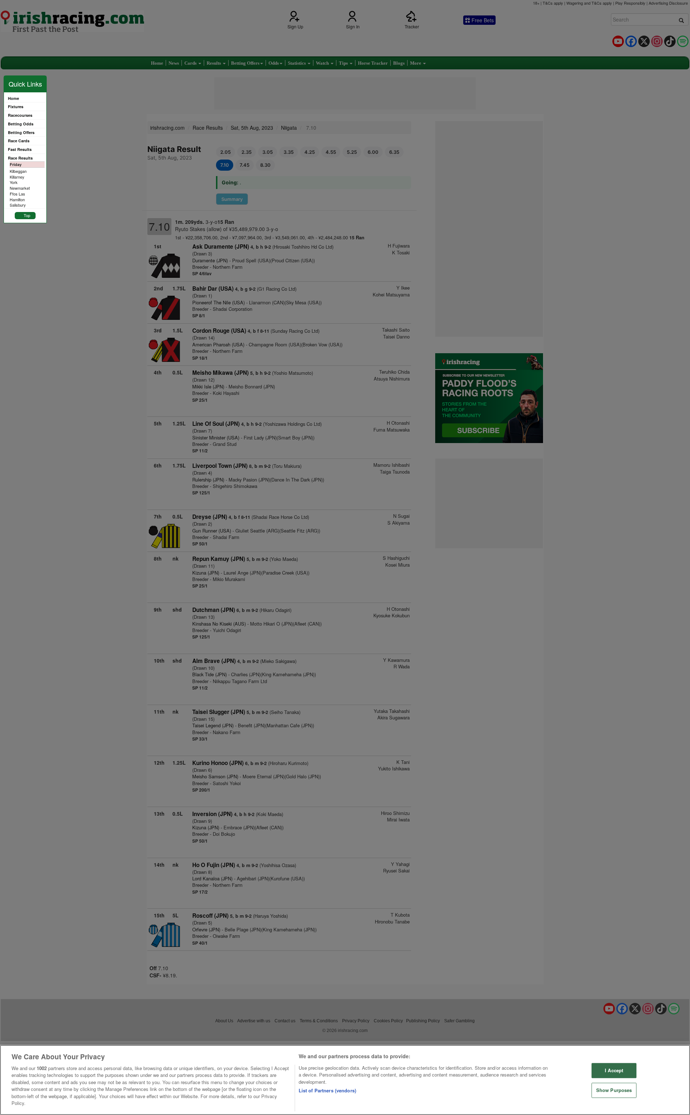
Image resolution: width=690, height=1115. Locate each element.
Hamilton (17, 199)
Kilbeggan (18, 171)
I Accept (614, 1070)
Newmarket (20, 188)
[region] (345, 1080)
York (14, 182)
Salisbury (18, 205)
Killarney (17, 177)
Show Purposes (614, 1090)
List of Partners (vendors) (327, 1090)
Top (27, 215)
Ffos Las (17, 194)
